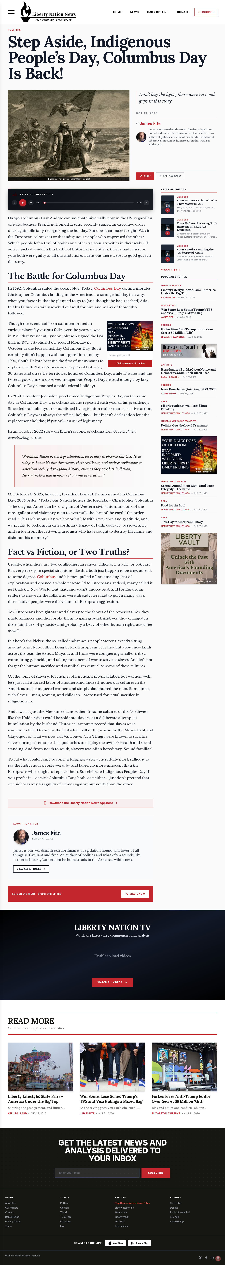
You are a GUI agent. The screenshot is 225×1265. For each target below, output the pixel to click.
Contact (9, 1212)
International (121, 1226)
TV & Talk (65, 1216)
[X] (200, 1257)
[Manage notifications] (218, 1258)
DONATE (183, 12)
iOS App (174, 1216)
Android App (177, 1221)
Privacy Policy (13, 1221)
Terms (8, 1226)
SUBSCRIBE (206, 12)
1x (146, 202)
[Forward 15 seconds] (31, 202)
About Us (10, 1203)
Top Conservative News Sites (132, 1203)
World (63, 1212)
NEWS (134, 12)
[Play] (22, 202)
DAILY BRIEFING (158, 12)
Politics (64, 1203)
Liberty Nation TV (124, 1207)
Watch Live (121, 1212)
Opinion (64, 1207)
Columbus (46, 577)
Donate (174, 1207)
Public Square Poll (180, 1212)
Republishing (12, 1216)
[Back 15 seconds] (14, 202)
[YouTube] (212, 1257)
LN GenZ (120, 1221)
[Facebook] (206, 1257)
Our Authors (11, 1207)
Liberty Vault (121, 1216)
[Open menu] (11, 12)
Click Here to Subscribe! (130, 363)
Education (65, 1221)
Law (62, 1226)
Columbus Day (107, 288)
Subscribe (156, 1172)
